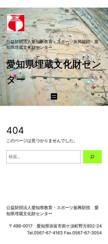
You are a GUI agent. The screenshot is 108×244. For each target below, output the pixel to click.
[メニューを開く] (54, 96)
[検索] (92, 156)
